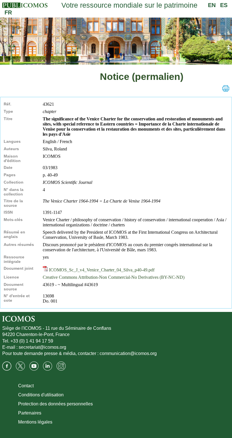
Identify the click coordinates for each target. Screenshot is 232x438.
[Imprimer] (226, 88)
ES (223, 5)
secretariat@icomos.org (42, 347)
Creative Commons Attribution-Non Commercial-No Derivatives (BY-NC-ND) (113, 277)
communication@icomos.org (128, 353)
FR (8, 12)
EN (212, 5)
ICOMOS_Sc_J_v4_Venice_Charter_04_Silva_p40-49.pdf (101, 269)
